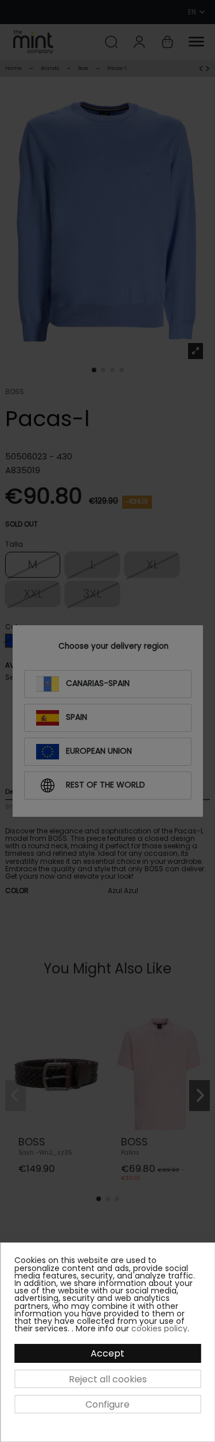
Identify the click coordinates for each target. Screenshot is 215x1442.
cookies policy (159, 1328)
